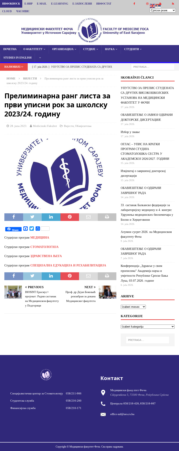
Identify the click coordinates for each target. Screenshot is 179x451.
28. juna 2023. (18, 126)
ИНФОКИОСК (11, 3)
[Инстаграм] (147, 4)
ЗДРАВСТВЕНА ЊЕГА (46, 256)
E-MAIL (42, 3)
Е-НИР (28, 3)
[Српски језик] (158, 5)
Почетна (10, 49)
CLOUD (7, 11)
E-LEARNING (59, 3)
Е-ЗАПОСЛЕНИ (82, 3)
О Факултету (33, 49)
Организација (63, 49)
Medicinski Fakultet (45, 126)
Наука (110, 49)
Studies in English (17, 57)
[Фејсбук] (134, 4)
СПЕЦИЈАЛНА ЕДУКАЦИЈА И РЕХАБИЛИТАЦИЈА (68, 265)
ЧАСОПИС (23, 11)
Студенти (131, 49)
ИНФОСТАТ (103, 3)
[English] (152, 5)
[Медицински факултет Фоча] (89, 42)
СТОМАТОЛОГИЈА (44, 247)
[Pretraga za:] (153, 66)
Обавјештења (83, 126)
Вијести (69, 126)
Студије (89, 49)
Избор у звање (130, 132)
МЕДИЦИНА (39, 237)
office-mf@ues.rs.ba (122, 414)
